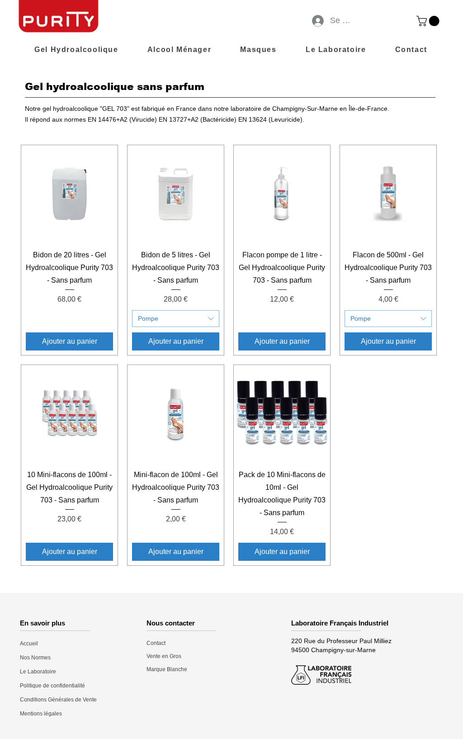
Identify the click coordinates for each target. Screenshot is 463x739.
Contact (155, 643)
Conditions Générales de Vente (58, 699)
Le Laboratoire (38, 671)
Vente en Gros (163, 656)
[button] (429, 21)
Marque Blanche (166, 669)
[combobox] (175, 318)
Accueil (29, 643)
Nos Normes (35, 657)
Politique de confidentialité (52, 685)
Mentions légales (41, 714)
